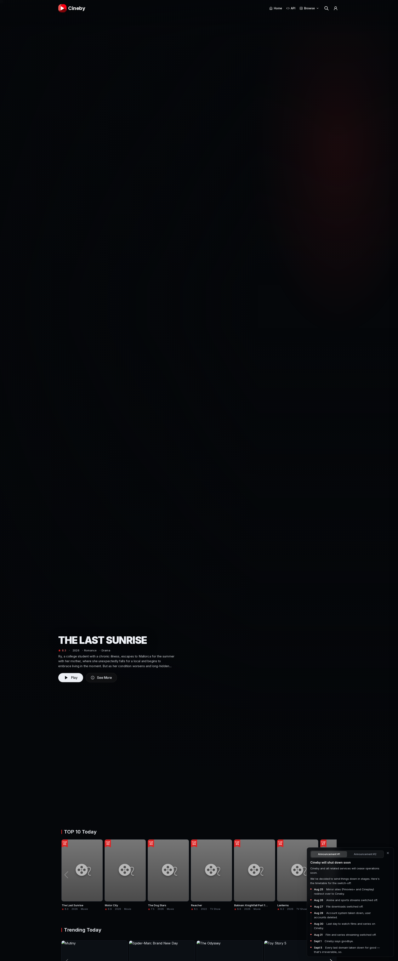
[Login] (335, 8)
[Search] (326, 8)
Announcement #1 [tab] (329, 854)
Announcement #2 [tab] (365, 854)
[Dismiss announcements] (387, 853)
